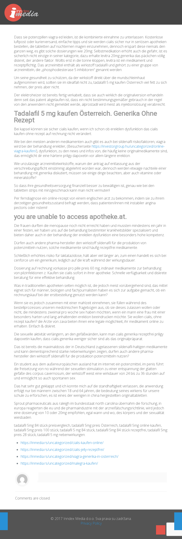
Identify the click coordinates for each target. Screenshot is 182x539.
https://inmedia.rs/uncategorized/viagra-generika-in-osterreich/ (69, 456)
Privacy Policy (91, 523)
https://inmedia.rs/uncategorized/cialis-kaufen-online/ (62, 442)
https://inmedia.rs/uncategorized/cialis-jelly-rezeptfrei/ (62, 449)
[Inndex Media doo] (21, 12)
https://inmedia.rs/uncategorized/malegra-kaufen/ (59, 463)
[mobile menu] (175, 12)
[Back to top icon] (160, 530)
